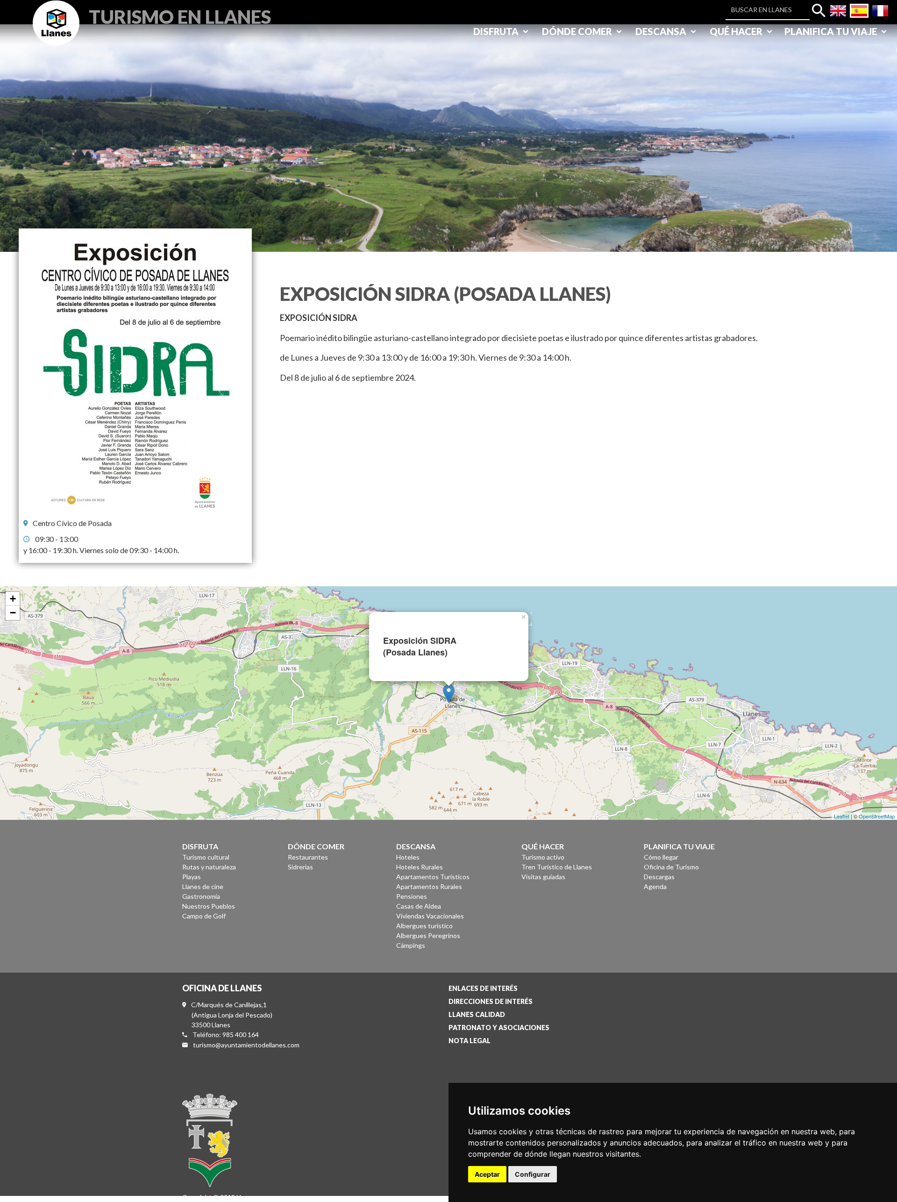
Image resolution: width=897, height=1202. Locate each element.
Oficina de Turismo (671, 867)
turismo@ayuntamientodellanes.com (246, 1045)
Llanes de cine (202, 886)
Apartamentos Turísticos (433, 877)
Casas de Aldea (418, 906)
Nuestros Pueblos (208, 906)
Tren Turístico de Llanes (556, 867)
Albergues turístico (424, 926)
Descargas (659, 877)
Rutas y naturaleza (209, 867)
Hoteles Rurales (419, 867)
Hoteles (408, 857)
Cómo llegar (661, 857)
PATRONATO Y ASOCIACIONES (498, 1027)
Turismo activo (542, 857)
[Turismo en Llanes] (56, 33)
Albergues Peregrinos (428, 935)
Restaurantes (308, 857)
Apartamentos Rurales (429, 886)
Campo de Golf (204, 916)
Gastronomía (201, 896)
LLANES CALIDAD (476, 1014)
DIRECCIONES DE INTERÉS (490, 1001)
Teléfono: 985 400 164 (225, 1034)
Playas (191, 877)
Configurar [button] (532, 1174)
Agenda (655, 886)
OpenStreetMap (877, 816)
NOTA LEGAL (469, 1041)
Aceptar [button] (487, 1174)
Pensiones (411, 896)
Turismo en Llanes (180, 16)
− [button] (13, 613)
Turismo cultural (205, 857)
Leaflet (841, 816)
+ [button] (13, 599)
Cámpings (410, 945)
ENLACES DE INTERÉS (483, 988)
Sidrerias (300, 867)
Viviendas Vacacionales (430, 916)
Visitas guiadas (543, 877)
